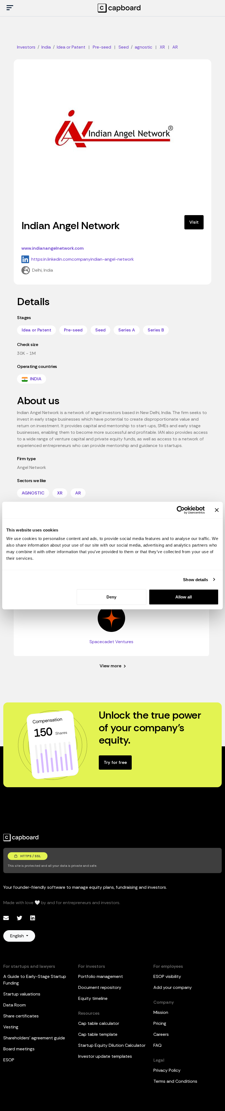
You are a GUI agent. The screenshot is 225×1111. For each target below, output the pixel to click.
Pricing (159, 1023)
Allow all (183, 597)
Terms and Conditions (175, 1081)
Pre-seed (73, 330)
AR (78, 493)
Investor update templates (105, 1056)
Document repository (99, 987)
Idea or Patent (36, 330)
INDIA (35, 379)
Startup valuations (21, 994)
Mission (160, 1012)
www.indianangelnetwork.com (52, 248)
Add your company (172, 987)
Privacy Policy (167, 1070)
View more (111, 666)
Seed (100, 330)
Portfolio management (100, 976)
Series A (126, 330)
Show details (195, 579)
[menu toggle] (9, 8)
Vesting (10, 1027)
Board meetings (19, 1049)
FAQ (157, 1045)
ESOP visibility (167, 976)
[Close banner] (217, 510)
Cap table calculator (98, 1023)
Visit (194, 222)
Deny (111, 597)
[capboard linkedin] (32, 918)
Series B (156, 330)
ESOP (8, 1060)
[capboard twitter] (20, 918)
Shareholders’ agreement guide (34, 1038)
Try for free (115, 762)
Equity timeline (93, 998)
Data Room (14, 1005)
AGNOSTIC (33, 493)
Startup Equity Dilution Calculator (111, 1045)
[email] (6, 918)
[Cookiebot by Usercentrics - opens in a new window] (181, 510)
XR (60, 493)
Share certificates (21, 1016)
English (17, 936)
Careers (161, 1034)
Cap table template (97, 1034)
